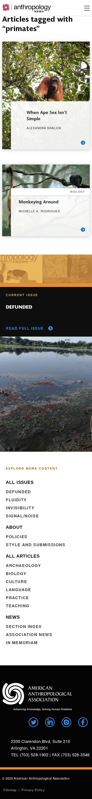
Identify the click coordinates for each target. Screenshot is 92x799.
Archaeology (23, 565)
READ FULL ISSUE (25, 328)
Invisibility (20, 508)
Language (18, 589)
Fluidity (16, 500)
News (13, 617)
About (14, 527)
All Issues (20, 482)
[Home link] (37, 697)
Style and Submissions (35, 545)
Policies (16, 537)
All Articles (23, 556)
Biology (16, 573)
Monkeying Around (39, 201)
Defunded (18, 492)
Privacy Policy (32, 789)
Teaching (17, 606)
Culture (16, 581)
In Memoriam (22, 642)
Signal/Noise (22, 516)
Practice (17, 598)
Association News (29, 634)
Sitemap (10, 789)
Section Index (24, 626)
